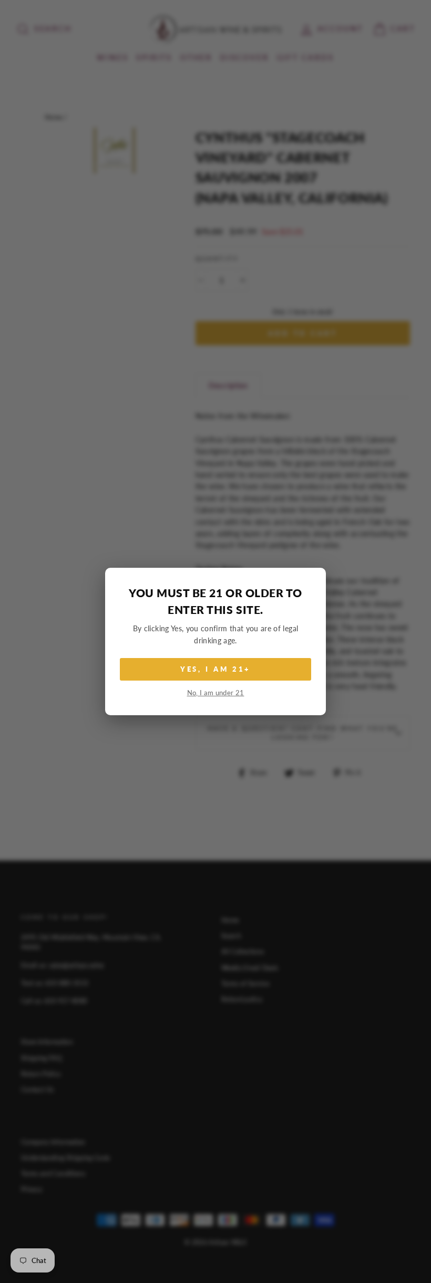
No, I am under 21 (215, 693)
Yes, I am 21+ (215, 669)
